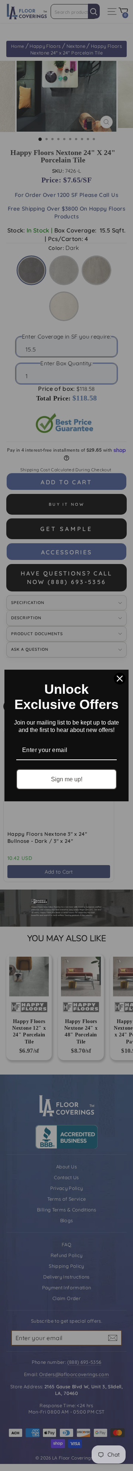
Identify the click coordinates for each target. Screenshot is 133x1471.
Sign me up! (66, 779)
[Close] (120, 678)
